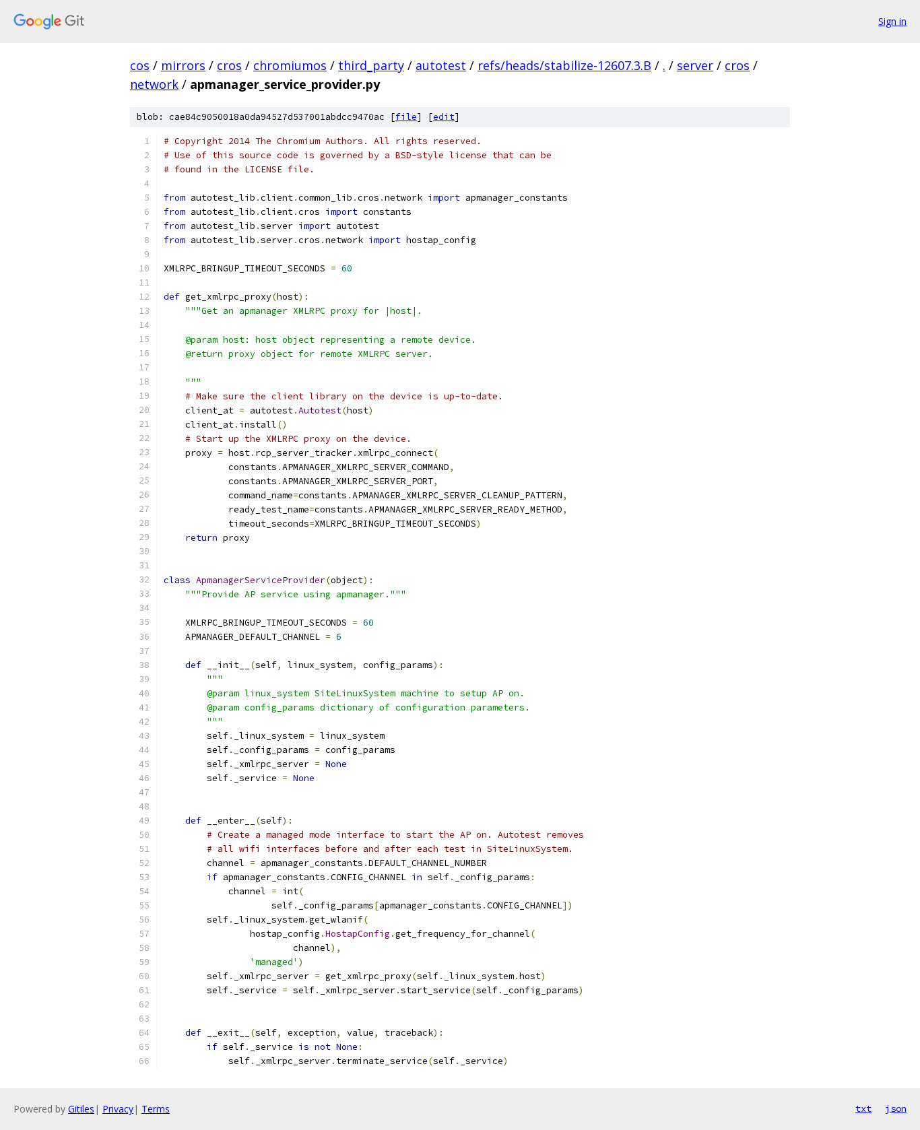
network (154, 84)
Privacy (117, 1108)
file (406, 117)
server (695, 65)
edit (444, 117)
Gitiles (81, 1108)
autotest (441, 65)
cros (229, 65)
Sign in (892, 21)
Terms (155, 1108)
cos (140, 65)
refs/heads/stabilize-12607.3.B (564, 65)
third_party (371, 65)
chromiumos (290, 65)
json (896, 1108)
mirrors (183, 65)
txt (863, 1108)
